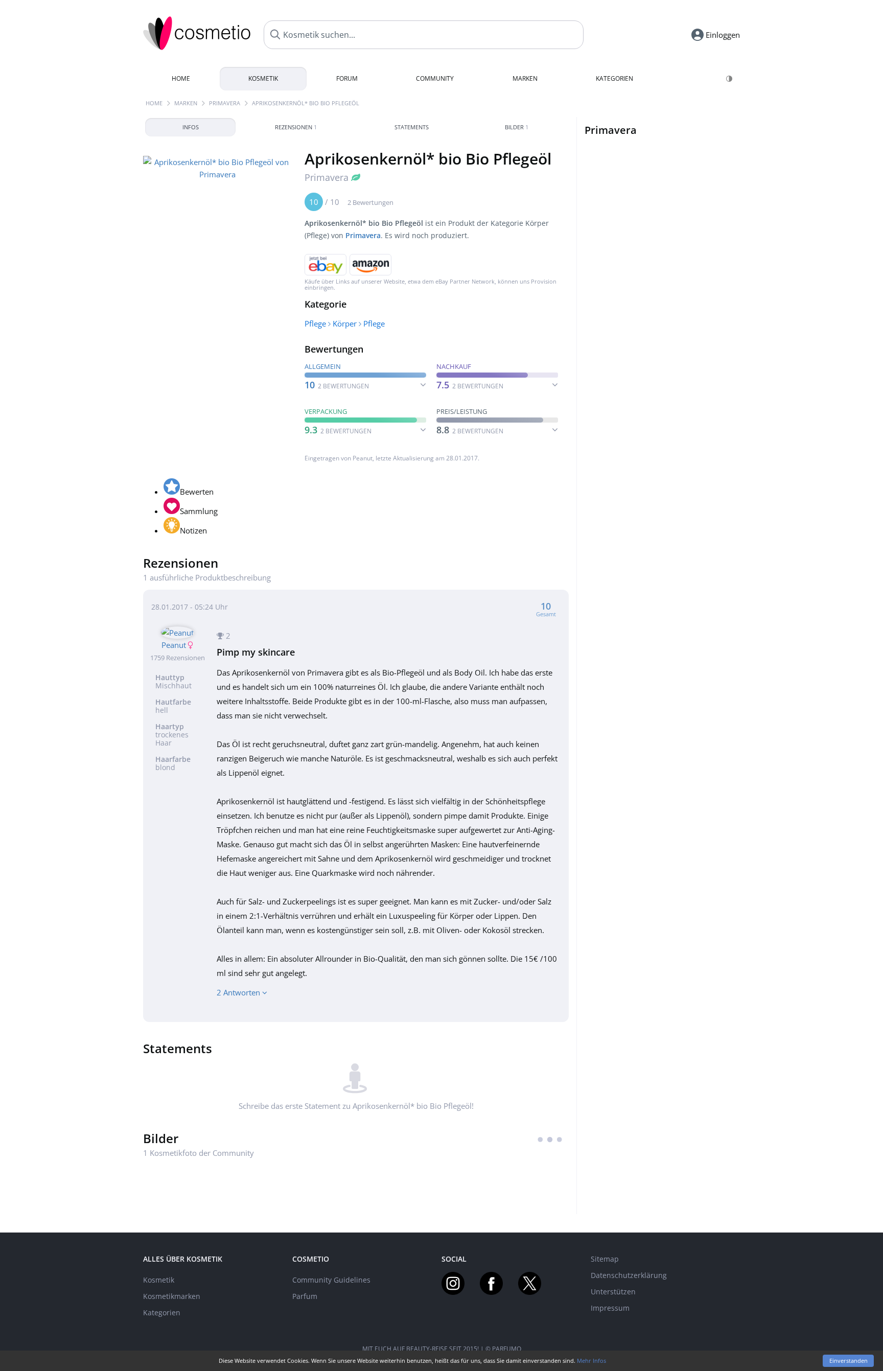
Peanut (363, 458)
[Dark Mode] (730, 78)
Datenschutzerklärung (629, 1275)
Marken (525, 78)
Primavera (224, 103)
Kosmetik (263, 78)
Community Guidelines (331, 1280)
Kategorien (614, 78)
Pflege (315, 323)
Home (181, 78)
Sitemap (605, 1259)
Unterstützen (613, 1291)
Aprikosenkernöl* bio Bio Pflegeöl (305, 103)
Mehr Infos (591, 1360)
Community (435, 78)
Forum (347, 78)
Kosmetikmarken (171, 1296)
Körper (345, 323)
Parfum (304, 1296)
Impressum (610, 1308)
